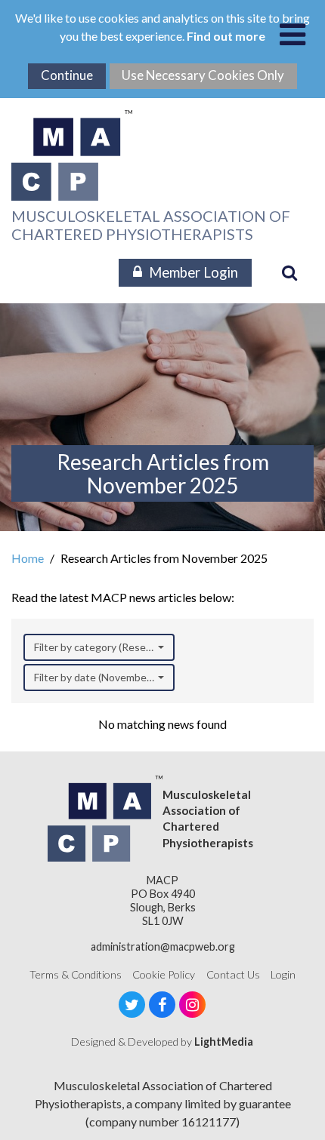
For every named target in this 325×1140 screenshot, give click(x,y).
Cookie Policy (163, 974)
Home (27, 558)
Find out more (226, 36)
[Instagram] (192, 1004)
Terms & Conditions (75, 974)
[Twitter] (132, 1004)
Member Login (193, 272)
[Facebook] (162, 1004)
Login (283, 974)
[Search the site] (289, 272)
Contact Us (233, 974)
